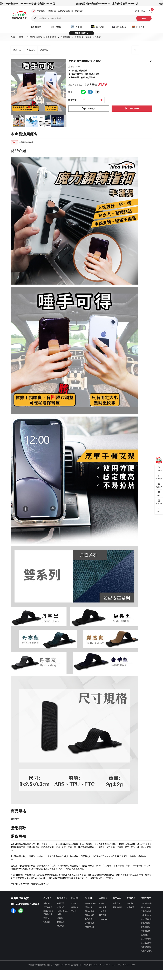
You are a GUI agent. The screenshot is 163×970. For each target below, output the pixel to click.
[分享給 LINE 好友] (83, 91)
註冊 (137, 11)
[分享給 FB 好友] (90, 91)
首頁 (13, 37)
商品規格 (31, 50)
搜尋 (144, 18)
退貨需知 (44, 50)
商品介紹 (17, 50)
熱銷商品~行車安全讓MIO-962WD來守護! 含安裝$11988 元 (90, 3)
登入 (143, 11)
